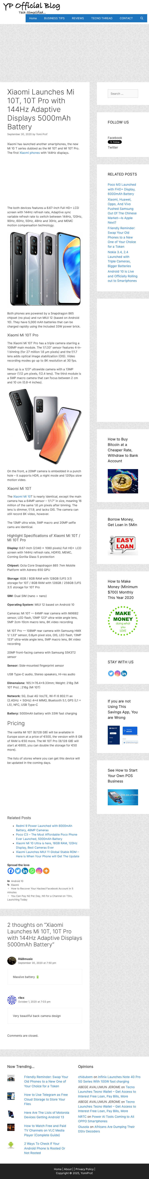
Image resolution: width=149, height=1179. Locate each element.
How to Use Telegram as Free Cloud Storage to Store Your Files (46, 1099)
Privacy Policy (85, 1169)
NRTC (82, 1116)
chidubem (85, 1077)
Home (33, 18)
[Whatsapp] (32, 871)
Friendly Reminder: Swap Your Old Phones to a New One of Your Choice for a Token (122, 237)
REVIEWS (78, 18)
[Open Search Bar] (141, 18)
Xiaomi (15, 884)
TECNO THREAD (101, 18)
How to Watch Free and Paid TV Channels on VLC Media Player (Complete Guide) (45, 1130)
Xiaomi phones (30, 152)
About (68, 1169)
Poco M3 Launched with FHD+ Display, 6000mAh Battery (122, 189)
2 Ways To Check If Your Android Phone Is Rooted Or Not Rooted (44, 1148)
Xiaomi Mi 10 (22, 496)
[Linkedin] (25, 871)
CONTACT (126, 18)
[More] (46, 871)
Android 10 (17, 881)
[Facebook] (11, 871)
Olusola (83, 1127)
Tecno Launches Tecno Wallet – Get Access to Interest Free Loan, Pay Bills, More (107, 1091)
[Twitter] (18, 871)
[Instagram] (39, 871)
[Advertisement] (74, 49)
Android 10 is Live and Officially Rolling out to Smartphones (122, 276)
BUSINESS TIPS (54, 18)
